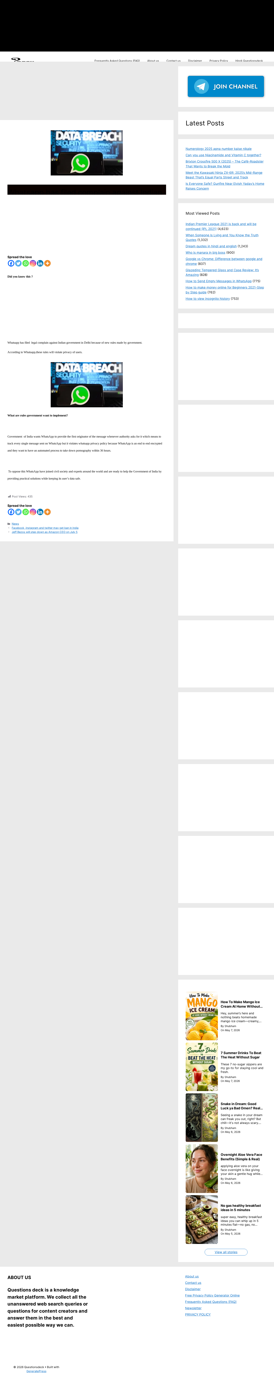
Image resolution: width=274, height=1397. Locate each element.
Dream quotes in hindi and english (211, 246)
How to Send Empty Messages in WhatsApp (219, 281)
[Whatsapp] (25, 263)
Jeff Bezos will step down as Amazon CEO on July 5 (45, 531)
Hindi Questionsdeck (249, 61)
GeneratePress (36, 1371)
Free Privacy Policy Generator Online (212, 1295)
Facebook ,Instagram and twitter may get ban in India (45, 527)
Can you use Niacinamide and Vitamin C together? (223, 155)
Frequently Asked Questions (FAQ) (117, 61)
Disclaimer (195, 61)
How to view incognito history (208, 299)
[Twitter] (18, 263)
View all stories (226, 1252)
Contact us (173, 61)
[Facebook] (11, 263)
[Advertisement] (166, 25)
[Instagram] (33, 263)
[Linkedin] (40, 263)
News (15, 523)
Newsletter (193, 1308)
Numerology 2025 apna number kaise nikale (219, 149)
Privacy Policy (219, 61)
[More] (47, 263)
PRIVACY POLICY (198, 1314)
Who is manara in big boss (205, 252)
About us (153, 61)
